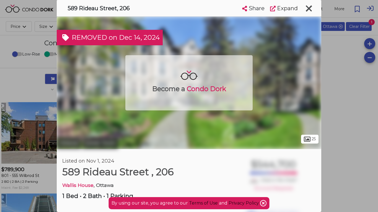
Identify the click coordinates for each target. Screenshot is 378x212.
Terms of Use (203, 203)
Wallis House (78, 185)
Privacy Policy (244, 203)
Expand (287, 8)
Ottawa (68, 143)
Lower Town (100, 143)
